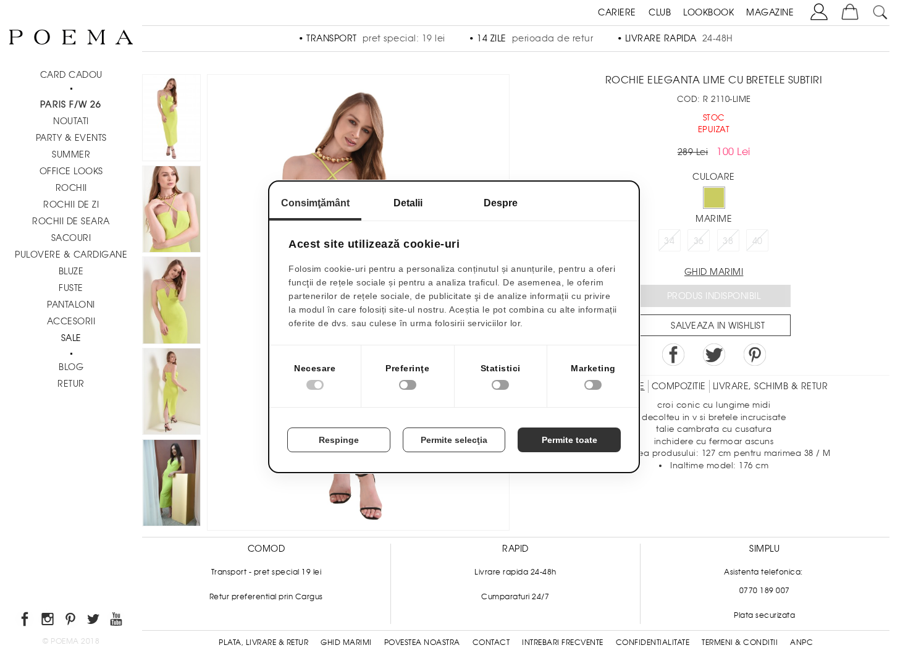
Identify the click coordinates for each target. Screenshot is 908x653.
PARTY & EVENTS (71, 138)
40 (757, 241)
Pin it (755, 354)
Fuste (71, 288)
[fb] (25, 621)
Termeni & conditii (740, 642)
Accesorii (71, 321)
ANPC (801, 642)
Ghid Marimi (346, 642)
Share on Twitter (714, 354)
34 (669, 241)
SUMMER (71, 154)
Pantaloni (71, 305)
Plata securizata (764, 615)
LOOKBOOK (708, 12)
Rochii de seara (71, 221)
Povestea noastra (422, 642)
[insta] (48, 621)
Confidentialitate (653, 642)
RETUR (71, 384)
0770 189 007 (764, 590)
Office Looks (71, 171)
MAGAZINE (770, 12)
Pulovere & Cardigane (71, 254)
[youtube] (117, 621)
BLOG (71, 367)
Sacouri (71, 238)
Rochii (71, 188)
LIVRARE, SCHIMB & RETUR (770, 386)
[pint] (71, 621)
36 (699, 241)
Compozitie (679, 386)
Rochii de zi (71, 204)
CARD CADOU (71, 75)
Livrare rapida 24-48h (515, 572)
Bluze (71, 271)
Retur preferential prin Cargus (266, 596)
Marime (714, 219)
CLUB (660, 12)
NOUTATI (71, 121)
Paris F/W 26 (70, 104)
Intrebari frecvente (562, 642)
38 (728, 241)
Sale (71, 338)
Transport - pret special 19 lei (266, 572)
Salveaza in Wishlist (718, 326)
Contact (491, 642)
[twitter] (94, 621)
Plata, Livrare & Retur (263, 642)
